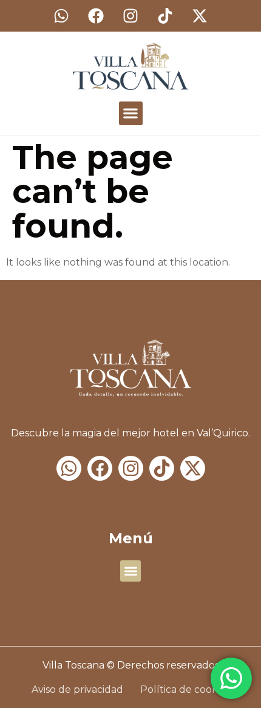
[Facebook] (96, 16)
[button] (131, 113)
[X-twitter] (199, 16)
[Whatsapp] (61, 16)
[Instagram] (130, 16)
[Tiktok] (165, 16)
